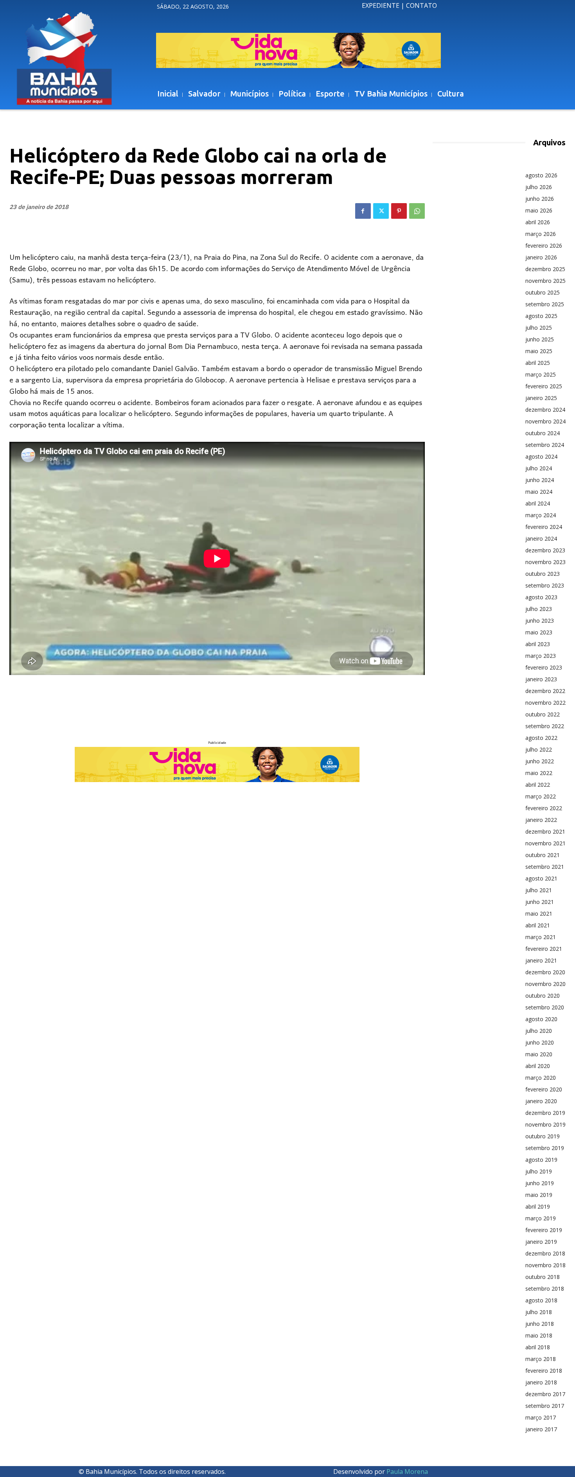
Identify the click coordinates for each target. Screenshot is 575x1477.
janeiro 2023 (541, 679)
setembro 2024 (544, 444)
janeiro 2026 (541, 257)
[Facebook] (363, 211)
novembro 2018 (545, 1265)
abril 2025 (537, 362)
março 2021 (540, 937)
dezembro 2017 (545, 1394)
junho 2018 (539, 1323)
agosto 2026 (541, 175)
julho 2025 (538, 327)
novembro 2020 (545, 984)
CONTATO (421, 5)
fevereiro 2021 (543, 948)
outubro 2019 (542, 1136)
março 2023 (540, 655)
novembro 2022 (545, 702)
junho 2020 (539, 1042)
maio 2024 (538, 491)
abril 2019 (537, 1206)
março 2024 (540, 515)
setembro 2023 (544, 585)
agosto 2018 (541, 1300)
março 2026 (540, 234)
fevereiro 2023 (543, 667)
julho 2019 (538, 1171)
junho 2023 (539, 620)
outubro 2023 (542, 573)
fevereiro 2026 (543, 245)
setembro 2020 (544, 1007)
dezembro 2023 (545, 550)
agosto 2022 (541, 737)
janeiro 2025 (541, 398)
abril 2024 (537, 503)
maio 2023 (538, 632)
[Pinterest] (399, 211)
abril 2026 (537, 222)
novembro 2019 (545, 1124)
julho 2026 (538, 187)
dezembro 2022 (545, 691)
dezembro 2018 (545, 1253)
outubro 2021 (542, 855)
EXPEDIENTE (380, 5)
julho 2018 (538, 1312)
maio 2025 (538, 351)
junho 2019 (539, 1183)
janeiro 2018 (541, 1382)
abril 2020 (537, 1066)
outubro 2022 (542, 714)
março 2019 (540, 1218)
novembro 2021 (545, 843)
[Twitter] (381, 211)
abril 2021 (537, 925)
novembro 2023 (545, 562)
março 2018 (540, 1359)
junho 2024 (539, 480)
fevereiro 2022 (543, 808)
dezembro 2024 (545, 409)
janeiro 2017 (541, 1429)
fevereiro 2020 (543, 1089)
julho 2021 (538, 890)
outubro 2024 (542, 433)
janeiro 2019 (541, 1241)
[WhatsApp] (417, 211)
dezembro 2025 (545, 269)
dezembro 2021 (545, 831)
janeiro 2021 (541, 960)
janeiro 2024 (541, 538)
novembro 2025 (545, 280)
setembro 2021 (544, 866)
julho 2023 (538, 609)
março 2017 (540, 1417)
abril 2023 (537, 644)
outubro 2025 (542, 292)
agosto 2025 (541, 316)
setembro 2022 (544, 726)
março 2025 (540, 374)
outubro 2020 (542, 995)
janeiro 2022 (541, 819)
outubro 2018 (542, 1277)
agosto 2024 (541, 456)
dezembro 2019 (545, 1112)
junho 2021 (539, 901)
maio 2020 (538, 1054)
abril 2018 (537, 1347)
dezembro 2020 (545, 972)
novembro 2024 (545, 421)
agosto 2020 (541, 1019)
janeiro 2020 (541, 1101)
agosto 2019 (541, 1159)
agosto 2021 (541, 878)
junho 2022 (539, 761)
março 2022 (540, 796)
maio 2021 (538, 913)
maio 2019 (538, 1194)
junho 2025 (539, 339)
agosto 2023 (541, 597)
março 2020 (540, 1077)
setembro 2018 (544, 1288)
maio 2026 (538, 210)
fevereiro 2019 (543, 1230)
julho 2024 (538, 468)
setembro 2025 (544, 304)
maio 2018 (538, 1335)
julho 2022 (538, 749)
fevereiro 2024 (543, 526)
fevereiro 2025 (543, 386)
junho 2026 (539, 198)
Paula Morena (407, 1471)
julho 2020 (538, 1030)
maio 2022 (538, 773)
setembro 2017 (544, 1405)
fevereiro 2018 (543, 1370)
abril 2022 (537, 784)
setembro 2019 (544, 1148)
